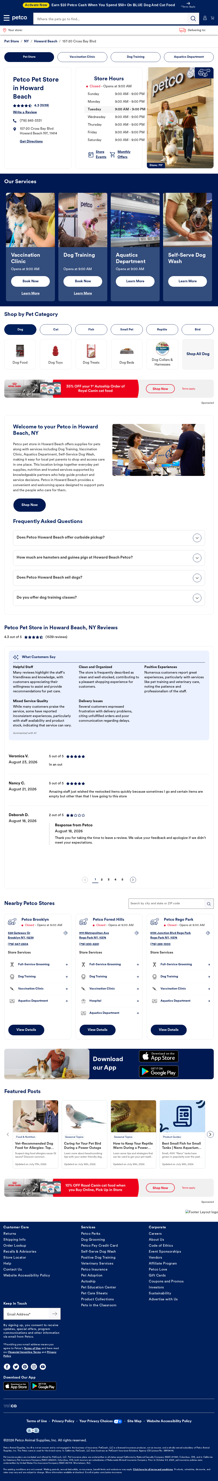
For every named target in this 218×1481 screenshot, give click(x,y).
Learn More (31, 293)
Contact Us (12, 1269)
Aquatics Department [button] (189, 57)
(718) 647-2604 (18, 944)
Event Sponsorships (165, 1251)
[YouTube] (42, 1366)
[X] (16, 1366)
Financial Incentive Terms (24, 1352)
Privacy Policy (63, 1421)
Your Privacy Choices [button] (96, 1421)
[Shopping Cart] (212, 17)
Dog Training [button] (135, 57)
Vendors (155, 1257)
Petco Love (158, 1269)
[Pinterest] (25, 1366)
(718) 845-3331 (31, 120)
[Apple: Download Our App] (16, 1386)
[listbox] (109, 247)
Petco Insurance (94, 1269)
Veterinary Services (97, 1263)
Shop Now (30, 505)
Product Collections (97, 1299)
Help (7, 1263)
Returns (9, 1234)
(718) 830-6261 (89, 944)
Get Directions (31, 141)
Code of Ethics (161, 1246)
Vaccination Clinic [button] (82, 57)
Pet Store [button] (29, 57)
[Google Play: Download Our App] (43, 1386)
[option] (30, 247)
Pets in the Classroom (99, 1305)
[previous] (85, 880)
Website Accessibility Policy (26, 1275)
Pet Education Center (98, 1287)
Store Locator (14, 1257)
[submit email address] (55, 1314)
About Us (156, 1240)
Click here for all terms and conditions (153, 1469)
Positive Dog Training (98, 1257)
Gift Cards (157, 1275)
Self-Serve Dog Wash (98, 1251)
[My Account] (205, 17)
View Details (26, 1030)
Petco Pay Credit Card (99, 1246)
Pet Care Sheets (94, 1293)
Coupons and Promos (166, 1281)
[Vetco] (10, 1406)
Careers (155, 1234)
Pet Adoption (92, 1275)
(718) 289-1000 (160, 944)
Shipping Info (14, 1240)
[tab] (109, 538)
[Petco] (19, 18)
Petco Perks (90, 1234)
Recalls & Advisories (19, 1251)
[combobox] (171, 904)
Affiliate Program (163, 1263)
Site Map (134, 1421)
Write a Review (25, 112)
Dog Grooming (93, 1240)
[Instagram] (33, 1366)
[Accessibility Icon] (32, 1430)
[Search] (193, 18)
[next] (133, 880)
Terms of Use (32, 1348)
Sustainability (160, 1293)
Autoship (88, 1281)
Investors (156, 1287)
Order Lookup (14, 1246)
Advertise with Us (163, 1299)
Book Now (31, 281)
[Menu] (6, 18)
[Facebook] (7, 1366)
